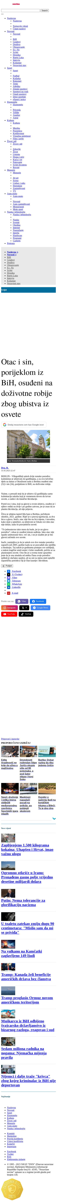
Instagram (11, 608)
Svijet (9, 270)
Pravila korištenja (15, 1138)
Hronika (11, 273)
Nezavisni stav (13, 283)
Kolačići (11, 1144)
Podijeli (8, 566)
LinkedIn (15, 587)
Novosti (10, 31)
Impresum (11, 1146)
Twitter (10, 1154)
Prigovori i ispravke (10, 739)
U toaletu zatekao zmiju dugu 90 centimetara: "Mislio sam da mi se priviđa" (27, 928)
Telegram (16, 581)
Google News (42, 608)
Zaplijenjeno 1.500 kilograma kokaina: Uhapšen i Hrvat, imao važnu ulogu (27, 849)
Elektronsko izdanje (16, 1159)
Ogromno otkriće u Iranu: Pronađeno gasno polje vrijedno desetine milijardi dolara (27, 877)
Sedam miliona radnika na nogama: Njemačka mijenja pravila (24, 1053)
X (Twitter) (16, 574)
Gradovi (11, 260)
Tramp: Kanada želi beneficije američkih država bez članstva (26, 976)
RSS (9, 1156)
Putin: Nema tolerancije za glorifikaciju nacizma (23, 902)
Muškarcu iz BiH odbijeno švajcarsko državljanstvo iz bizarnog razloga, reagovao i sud (27, 1025)
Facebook (16, 571)
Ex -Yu (10, 268)
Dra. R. (5, 468)
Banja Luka (12, 275)
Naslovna (11, 18)
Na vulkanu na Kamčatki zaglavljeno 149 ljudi (21, 953)
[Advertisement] (28, 322)
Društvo (10, 262)
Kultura (10, 120)
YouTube (11, 614)
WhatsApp (16, 584)
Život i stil (11, 141)
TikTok (28, 614)
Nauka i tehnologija (16, 212)
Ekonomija (12, 102)
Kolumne (11, 281)
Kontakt (10, 1133)
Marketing (12, 1136)
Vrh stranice (9, 1102)
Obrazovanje (13, 265)
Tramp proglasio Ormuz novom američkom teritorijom (27, 1000)
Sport (9, 68)
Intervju (10, 278)
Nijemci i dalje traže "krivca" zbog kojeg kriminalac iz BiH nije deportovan (28, 1080)
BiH (9, 257)
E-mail (14, 593)
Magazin (11, 170)
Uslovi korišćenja (15, 1141)
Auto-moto (12, 193)
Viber (14, 577)
